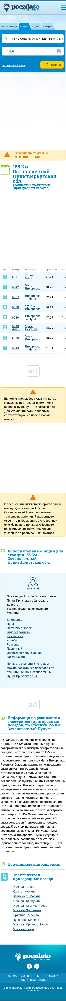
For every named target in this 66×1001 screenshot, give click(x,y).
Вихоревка (32, 288)
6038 (15, 307)
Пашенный (14, 648)
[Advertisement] (33, 111)
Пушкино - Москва (26, 920)
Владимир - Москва (26, 896)
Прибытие (51, 269)
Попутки (35, 26)
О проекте (34, 976)
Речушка (31, 329)
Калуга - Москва (24, 891)
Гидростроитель (18, 632)
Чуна (28, 278)
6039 (15, 317)
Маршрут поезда (9, 26)
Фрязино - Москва (26, 915)
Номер (16, 269)
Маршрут (30, 269)
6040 (15, 338)
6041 (15, 277)
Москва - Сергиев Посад (30, 905)
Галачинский (16, 657)
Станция (24, 26)
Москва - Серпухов (26, 901)
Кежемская (15, 636)
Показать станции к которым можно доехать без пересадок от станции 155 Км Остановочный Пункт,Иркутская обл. (30, 669)
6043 (15, 348)
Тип (5, 269)
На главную (16, 976)
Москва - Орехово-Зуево (30, 924)
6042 (15, 287)
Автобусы (47, 26)
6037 (15, 297)
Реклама (51, 976)
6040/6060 (16, 327)
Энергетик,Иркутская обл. (25, 653)
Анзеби (12, 640)
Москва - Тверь (23, 887)
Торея (29, 275)
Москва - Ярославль (27, 910)
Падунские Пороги (20, 628)
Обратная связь (33, 979)
